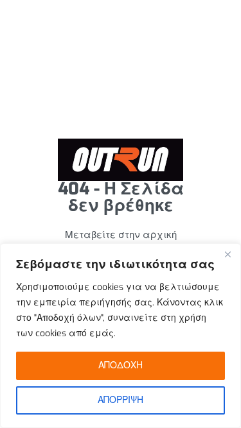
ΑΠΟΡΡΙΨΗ (120, 400)
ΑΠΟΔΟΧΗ (120, 365)
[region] (120, 335)
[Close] (227, 254)
